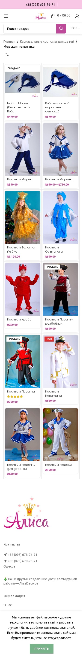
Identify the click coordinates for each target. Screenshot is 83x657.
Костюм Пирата (21, 391)
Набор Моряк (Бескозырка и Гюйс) (18, 107)
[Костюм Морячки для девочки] (22, 434)
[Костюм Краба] (22, 289)
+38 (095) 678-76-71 (22, 555)
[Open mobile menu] (5, 16)
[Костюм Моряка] (60, 434)
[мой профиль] (77, 16)
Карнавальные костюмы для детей (47, 41)
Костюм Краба (19, 319)
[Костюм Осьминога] (60, 217)
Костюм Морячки (59, 179)
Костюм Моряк (19, 179)
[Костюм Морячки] (60, 149)
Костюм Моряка (58, 464)
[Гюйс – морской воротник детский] (60, 82)
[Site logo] (40, 15)
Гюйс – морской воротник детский (57, 107)
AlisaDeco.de (28, 583)
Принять (41, 648)
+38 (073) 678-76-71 (22, 561)
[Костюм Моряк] (22, 149)
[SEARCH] (61, 28)
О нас (7, 605)
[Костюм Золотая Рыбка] (22, 217)
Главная (9, 41)
